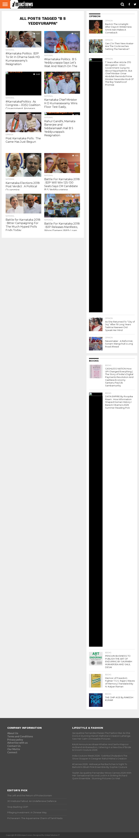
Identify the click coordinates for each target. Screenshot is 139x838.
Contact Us (14, 745)
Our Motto (13, 749)
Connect (12, 752)
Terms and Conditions (20, 736)
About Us (12, 733)
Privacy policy (15, 739)
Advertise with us (17, 742)
